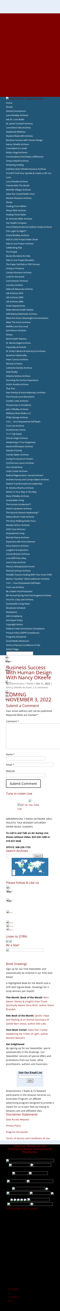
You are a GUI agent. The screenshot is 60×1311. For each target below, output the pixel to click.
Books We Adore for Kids (30, 50)
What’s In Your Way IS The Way (21, 491)
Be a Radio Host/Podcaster (19, 591)
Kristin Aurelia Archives (17, 384)
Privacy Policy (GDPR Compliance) (22, 632)
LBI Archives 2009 (14, 297)
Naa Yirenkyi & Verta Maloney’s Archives (26, 392)
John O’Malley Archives (17, 409)
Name (10, 754)
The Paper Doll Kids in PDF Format (23, 264)
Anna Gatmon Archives (17, 545)
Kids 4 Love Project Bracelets (20, 260)
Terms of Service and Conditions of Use (28, 1138)
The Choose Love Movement (20, 396)
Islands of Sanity (14, 450)
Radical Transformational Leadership (24, 483)
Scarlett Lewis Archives (17, 400)
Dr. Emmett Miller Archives (19, 218)
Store (30, 90)
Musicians (30, 70)
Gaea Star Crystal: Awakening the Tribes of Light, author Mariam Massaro (27, 1033)
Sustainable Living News (18, 603)
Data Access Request (17, 1119)
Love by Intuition (14, 284)
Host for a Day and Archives (19, 599)
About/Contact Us (30, 15)
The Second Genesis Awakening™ (22, 512)
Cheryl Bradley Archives (17, 235)
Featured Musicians (30, 74)
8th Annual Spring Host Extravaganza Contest (28, 595)
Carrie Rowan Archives (17, 280)
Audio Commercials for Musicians (30, 82)
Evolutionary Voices (16, 429)
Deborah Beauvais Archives (19, 288)
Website (10, 771)
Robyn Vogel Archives (16, 152)
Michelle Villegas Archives (18, 189)
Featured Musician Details (30, 78)
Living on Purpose (15, 268)
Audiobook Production (30, 35)
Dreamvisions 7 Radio (21, 683)
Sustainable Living (15, 500)
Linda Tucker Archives (17, 471)
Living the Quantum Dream (19, 458)
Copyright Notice (14, 624)
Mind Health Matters (16, 338)
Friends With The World (17, 185)
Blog (30, 54)
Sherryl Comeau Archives (18, 570)
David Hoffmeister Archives (19, 446)
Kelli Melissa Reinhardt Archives (21, 313)
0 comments (41, 687)
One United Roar (14, 467)
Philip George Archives (17, 417)
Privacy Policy (13, 1125)
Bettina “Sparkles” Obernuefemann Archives (28, 578)
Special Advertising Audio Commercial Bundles (30, 23)
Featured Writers (30, 43)
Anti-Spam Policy (14, 620)
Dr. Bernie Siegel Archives (18, 342)
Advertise (30, 19)
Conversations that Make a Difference (24, 156)
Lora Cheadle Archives (17, 181)
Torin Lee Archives (15, 425)
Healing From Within (16, 206)
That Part (10, 388)
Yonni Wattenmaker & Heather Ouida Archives (29, 226)
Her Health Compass (16, 222)
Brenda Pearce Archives (17, 537)
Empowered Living (15, 533)
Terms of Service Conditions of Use (23, 645)
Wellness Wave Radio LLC (18, 413)
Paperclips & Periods (16, 347)
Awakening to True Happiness (21, 442)
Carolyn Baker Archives (17, 454)
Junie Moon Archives (16, 330)
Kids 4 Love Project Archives (20, 243)
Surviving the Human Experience (22, 380)
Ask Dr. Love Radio (15, 119)
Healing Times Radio (16, 214)
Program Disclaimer (17, 1132)
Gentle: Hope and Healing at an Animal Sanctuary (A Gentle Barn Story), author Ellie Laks (27, 1019)
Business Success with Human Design (24, 140)
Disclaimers (11, 612)
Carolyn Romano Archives (19, 272)
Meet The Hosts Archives (18, 322)
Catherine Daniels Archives (19, 367)
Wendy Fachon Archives (18, 525)
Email (10, 764)
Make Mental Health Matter (20, 309)
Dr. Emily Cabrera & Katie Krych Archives (26, 351)
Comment (12, 721)
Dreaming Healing (15, 164)
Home (9, 102)
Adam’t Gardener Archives (19, 508)
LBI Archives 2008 (14, 301)
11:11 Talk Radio (14, 433)
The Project (11, 251)
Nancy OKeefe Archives (17, 144)
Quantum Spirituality (16, 355)
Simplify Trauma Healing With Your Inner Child (29, 574)
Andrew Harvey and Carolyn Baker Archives (27, 479)
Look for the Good (15, 276)
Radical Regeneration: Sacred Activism (24, 475)
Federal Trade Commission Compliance (25, 628)
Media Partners (30, 66)
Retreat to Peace (14, 363)
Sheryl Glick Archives (16, 210)
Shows (9, 106)
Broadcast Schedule (16, 607)
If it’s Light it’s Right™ (16, 231)
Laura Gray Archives (16, 562)
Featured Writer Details (30, 46)
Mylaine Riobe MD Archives (19, 135)
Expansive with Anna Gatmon (20, 541)
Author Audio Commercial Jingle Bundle (30, 39)
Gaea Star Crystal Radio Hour (20, 193)
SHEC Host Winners (15, 529)
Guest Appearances (15, 305)
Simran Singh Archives (17, 438)
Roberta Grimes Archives (18, 375)
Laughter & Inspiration (17, 549)
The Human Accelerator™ (18, 504)
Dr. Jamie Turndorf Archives (19, 123)
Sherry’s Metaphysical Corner (20, 566)
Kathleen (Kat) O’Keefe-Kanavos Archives (26, 168)
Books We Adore (30, 31)
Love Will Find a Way (16, 558)
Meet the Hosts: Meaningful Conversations (27, 318)
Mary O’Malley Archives (17, 495)
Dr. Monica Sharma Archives (20, 487)
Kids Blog (30, 58)
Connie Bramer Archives (18, 553)
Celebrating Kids (14, 247)
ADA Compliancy (14, 616)
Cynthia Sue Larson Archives (20, 462)
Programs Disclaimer (16, 636)
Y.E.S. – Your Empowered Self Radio (23, 421)
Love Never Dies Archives (18, 127)
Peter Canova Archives (17, 359)
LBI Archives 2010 (14, 293)
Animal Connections (16, 111)
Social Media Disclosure (17, 640)
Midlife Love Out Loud (17, 326)
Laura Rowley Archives (17, 115)
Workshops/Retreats (30, 86)
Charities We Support (30, 62)
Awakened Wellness (16, 131)
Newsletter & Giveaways (30, 27)
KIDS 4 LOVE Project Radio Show (22, 239)
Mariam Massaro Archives (19, 197)
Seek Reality (12, 371)
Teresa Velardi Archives (17, 160)
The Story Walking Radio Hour (21, 520)
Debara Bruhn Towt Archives (20, 516)
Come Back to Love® (16, 148)
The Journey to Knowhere (18, 405)
